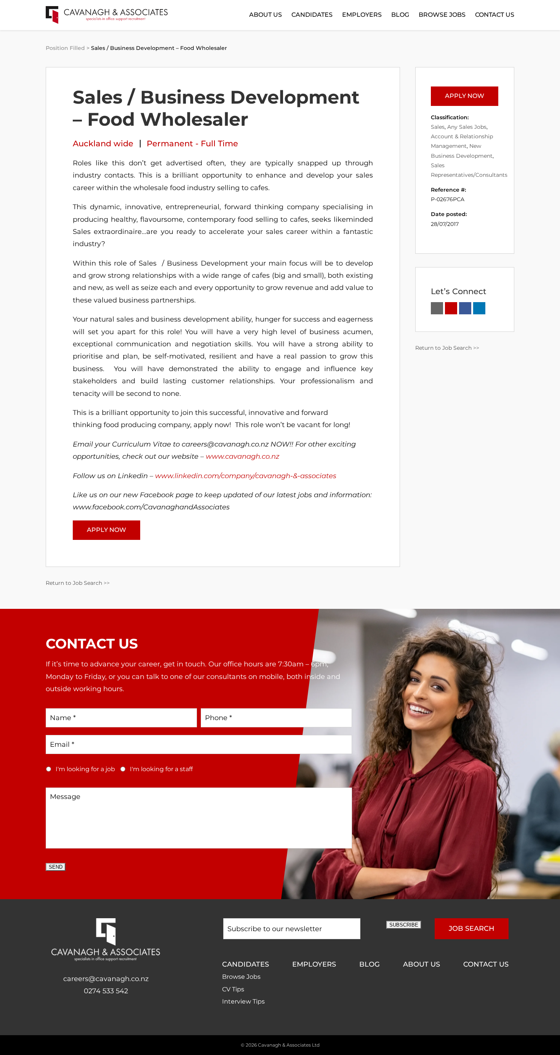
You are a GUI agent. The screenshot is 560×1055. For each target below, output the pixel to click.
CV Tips (233, 989)
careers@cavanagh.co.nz (106, 979)
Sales (438, 126)
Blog (400, 14)
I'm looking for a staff (161, 769)
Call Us (451, 308)
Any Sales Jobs (466, 126)
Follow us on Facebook (465, 308)
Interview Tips (243, 1001)
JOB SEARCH (471, 928)
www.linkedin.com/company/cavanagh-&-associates (245, 476)
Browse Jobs (442, 14)
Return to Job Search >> (78, 583)
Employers (362, 14)
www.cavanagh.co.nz (242, 456)
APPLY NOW (106, 529)
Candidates (312, 14)
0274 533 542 (106, 991)
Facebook (98, 1015)
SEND (55, 867)
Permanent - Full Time (192, 143)
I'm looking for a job (85, 769)
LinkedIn (113, 1015)
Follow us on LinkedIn (479, 308)
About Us (265, 14)
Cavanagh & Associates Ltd (289, 1045)
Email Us (437, 308)
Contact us (494, 14)
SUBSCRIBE (403, 925)
